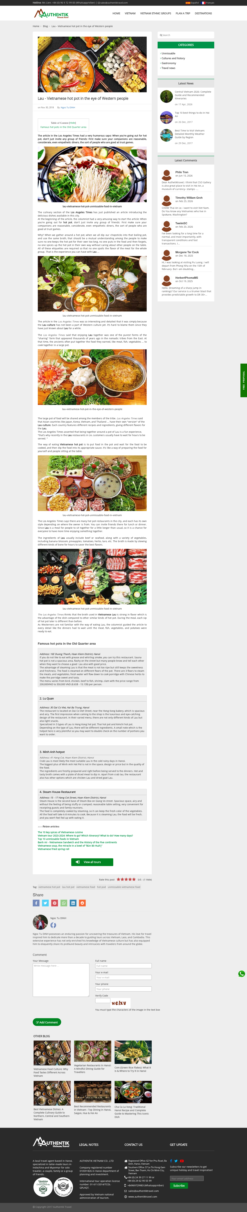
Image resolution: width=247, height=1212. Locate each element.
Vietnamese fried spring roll (53, 849)
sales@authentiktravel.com (114, 2)
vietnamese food (85, 887)
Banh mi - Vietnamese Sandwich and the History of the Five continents (77, 842)
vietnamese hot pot (49, 887)
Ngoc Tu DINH (68, 107)
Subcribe (179, 1185)
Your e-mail (101, 972)
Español (194, 2)
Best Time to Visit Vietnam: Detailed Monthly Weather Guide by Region (190, 134)
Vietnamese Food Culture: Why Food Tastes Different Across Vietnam (51, 1072)
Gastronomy (169, 63)
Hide (72, 122)
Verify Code (101, 995)
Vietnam (130, 13)
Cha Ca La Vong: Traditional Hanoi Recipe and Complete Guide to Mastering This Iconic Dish (132, 1112)
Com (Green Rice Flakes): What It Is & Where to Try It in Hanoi (133, 1069)
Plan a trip (183, 13)
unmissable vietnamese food (124, 887)
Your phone (101, 984)
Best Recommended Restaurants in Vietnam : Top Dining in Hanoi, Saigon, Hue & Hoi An (92, 1110)
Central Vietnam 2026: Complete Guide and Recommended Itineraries (193, 95)
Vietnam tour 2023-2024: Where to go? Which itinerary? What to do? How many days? (85, 835)
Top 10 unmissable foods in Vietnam (58, 838)
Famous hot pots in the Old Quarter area (63, 127)
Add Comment (48, 1022)
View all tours (92, 862)
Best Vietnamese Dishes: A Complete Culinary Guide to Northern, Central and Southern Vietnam (52, 1114)
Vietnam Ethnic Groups (155, 13)
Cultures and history (173, 58)
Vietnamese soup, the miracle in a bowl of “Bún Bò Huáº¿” (70, 845)
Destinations (203, 13)
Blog (45, 26)
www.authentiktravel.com (142, 1196)
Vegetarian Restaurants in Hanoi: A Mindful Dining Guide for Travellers (92, 1069)
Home (116, 13)
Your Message (41, 960)
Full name (100, 960)
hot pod (101, 887)
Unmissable (168, 53)
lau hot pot (68, 887)
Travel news (168, 68)
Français (209, 2)
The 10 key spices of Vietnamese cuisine (60, 832)
